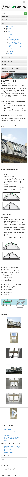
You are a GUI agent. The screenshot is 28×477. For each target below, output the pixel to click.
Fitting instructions (8, 451)
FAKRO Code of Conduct (10, 438)
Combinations (10, 53)
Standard (9, 28)
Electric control (6, 58)
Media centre (7, 429)
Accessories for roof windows (10, 68)
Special (8, 31)
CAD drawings (7, 449)
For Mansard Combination (15, 50)
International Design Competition (12, 447)
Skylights (4, 65)
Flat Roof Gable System (15, 42)
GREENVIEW (6, 16)
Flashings (5, 23)
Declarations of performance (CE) (12, 446)
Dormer (11, 51)
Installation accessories (8, 71)
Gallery (6, 432)
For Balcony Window (14, 39)
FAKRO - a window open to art (11, 431)
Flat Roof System (13, 40)
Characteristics (10, 27)
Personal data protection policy (11, 437)
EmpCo (6, 440)
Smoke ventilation (7, 61)
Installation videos (8, 452)
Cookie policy (7, 435)
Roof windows (6, 20)
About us (6, 428)
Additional (9, 30)
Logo (5, 434)
